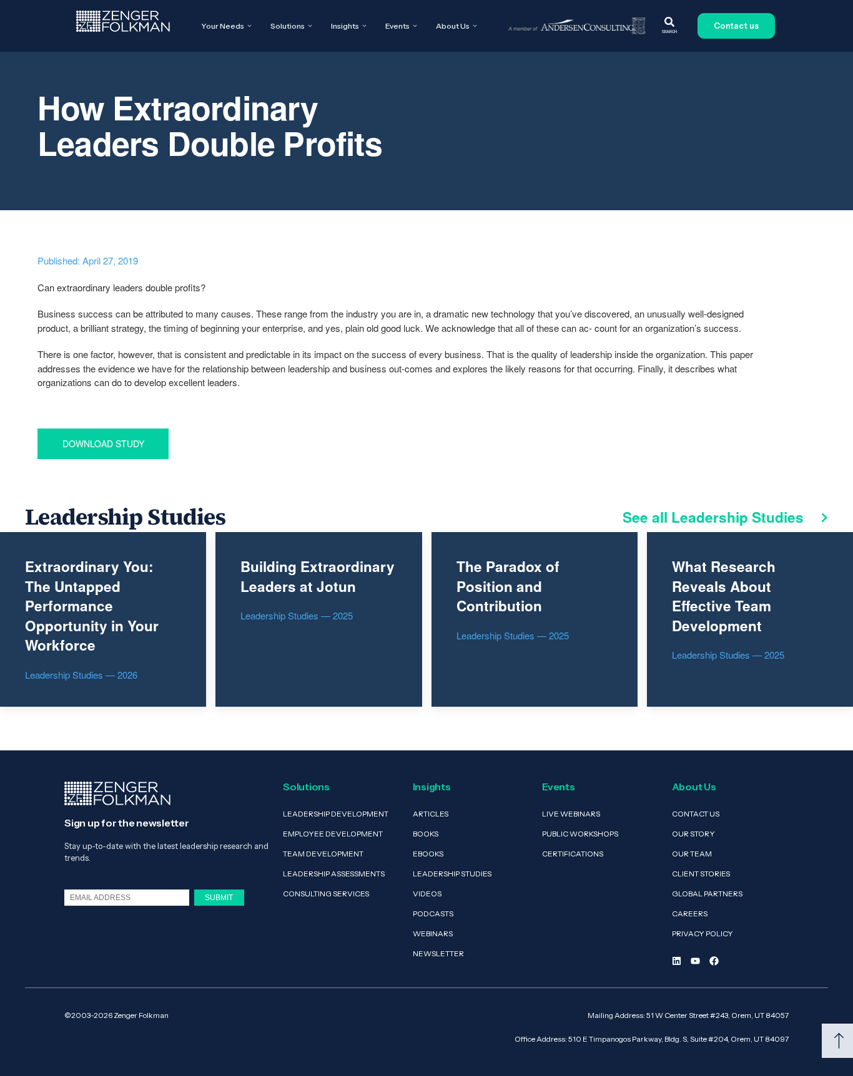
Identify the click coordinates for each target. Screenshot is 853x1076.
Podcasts (433, 913)
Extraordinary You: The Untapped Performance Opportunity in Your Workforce (92, 605)
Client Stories (701, 873)
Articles (430, 813)
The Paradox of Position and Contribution (508, 586)
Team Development (323, 853)
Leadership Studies (452, 873)
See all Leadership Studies (715, 517)
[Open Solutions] (310, 26)
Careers (690, 913)
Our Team (692, 853)
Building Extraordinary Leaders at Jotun (317, 576)
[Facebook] (714, 961)
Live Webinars (571, 813)
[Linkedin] (676, 961)
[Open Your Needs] (249, 26)
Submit (219, 897)
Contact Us (695, 813)
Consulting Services (326, 893)
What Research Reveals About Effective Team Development (724, 596)
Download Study (103, 443)
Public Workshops (580, 833)
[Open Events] (415, 26)
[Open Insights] (364, 26)
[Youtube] (695, 961)
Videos (427, 893)
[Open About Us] (475, 26)
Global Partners (707, 893)
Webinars (433, 933)
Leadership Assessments (334, 873)
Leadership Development (335, 813)
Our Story (693, 833)
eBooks (428, 853)
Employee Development (333, 833)
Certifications (572, 853)
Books (425, 833)
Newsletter (438, 953)
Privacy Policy (702, 933)
